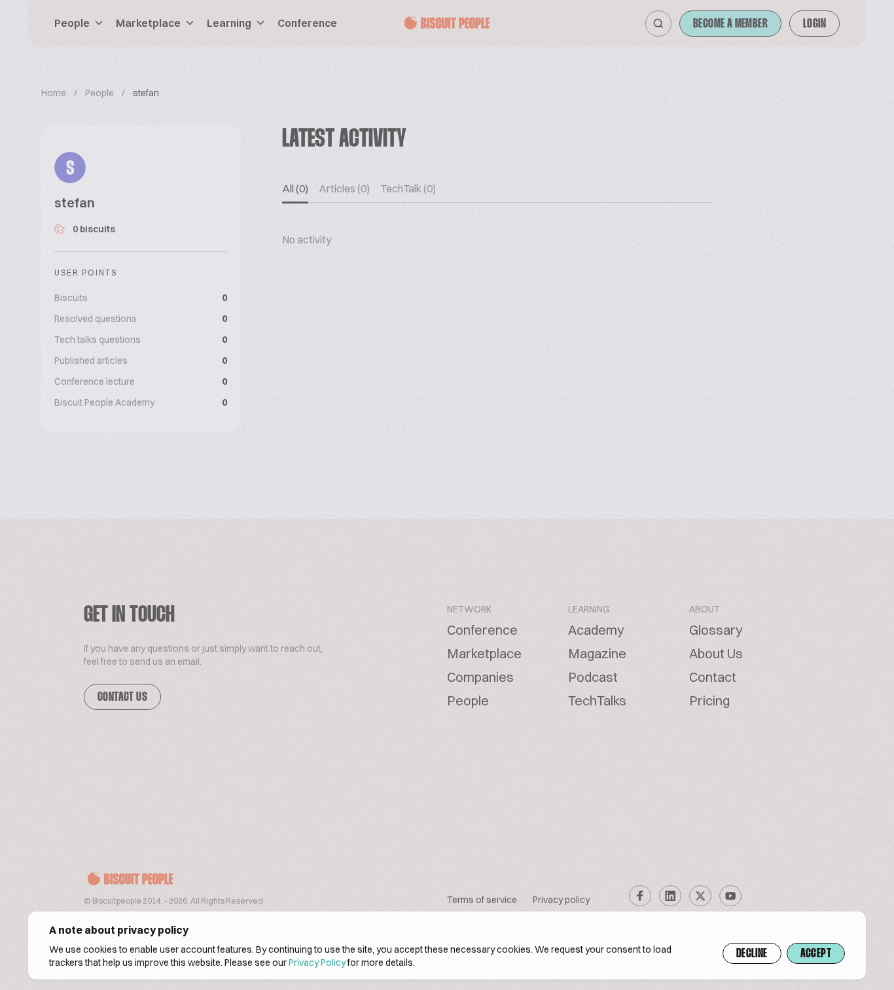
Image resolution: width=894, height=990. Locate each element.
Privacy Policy (317, 962)
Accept (815, 954)
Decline (752, 954)
